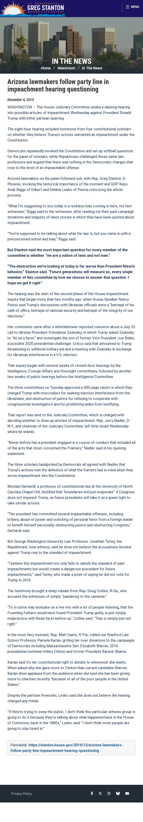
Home (46, 68)
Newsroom (66, 68)
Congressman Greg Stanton (32, 8)
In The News (71, 61)
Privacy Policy (21, 794)
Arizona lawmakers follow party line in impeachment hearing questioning (58, 85)
